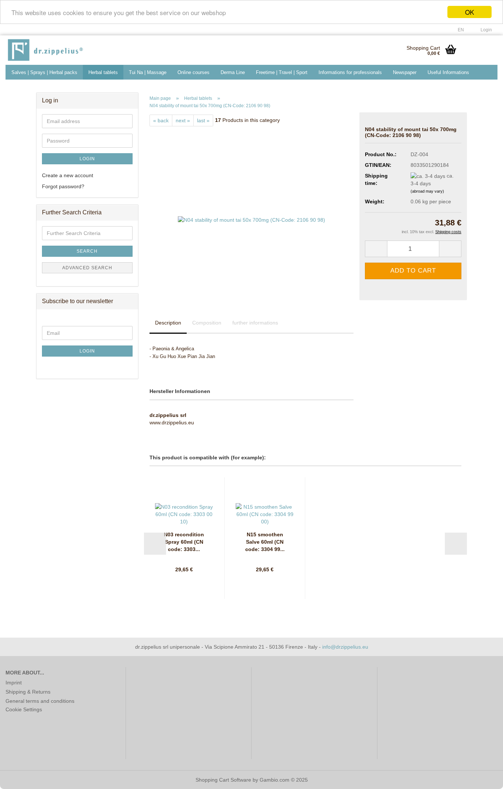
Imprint (14, 682)
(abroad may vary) (427, 191)
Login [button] (485, 29)
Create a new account (67, 175)
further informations (255, 323)
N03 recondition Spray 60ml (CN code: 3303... (184, 542)
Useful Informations (448, 72)
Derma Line (233, 72)
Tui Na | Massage (147, 72)
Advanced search (87, 267)
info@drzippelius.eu (345, 647)
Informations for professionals (350, 72)
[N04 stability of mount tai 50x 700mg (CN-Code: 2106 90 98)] (251, 209)
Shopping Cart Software (223, 780)
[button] (458, 29)
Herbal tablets (103, 72)
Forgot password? (63, 186)
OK (469, 12)
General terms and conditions (40, 701)
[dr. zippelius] (58, 50)
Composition (206, 323)
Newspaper (404, 72)
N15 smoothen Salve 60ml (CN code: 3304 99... (265, 542)
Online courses (193, 72)
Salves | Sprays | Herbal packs (44, 72)
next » (183, 120)
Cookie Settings (24, 709)
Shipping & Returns (28, 692)
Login (87, 158)
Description (168, 323)
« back (161, 120)
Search (87, 251)
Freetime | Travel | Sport (281, 72)
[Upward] (483, 778)
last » (203, 120)
